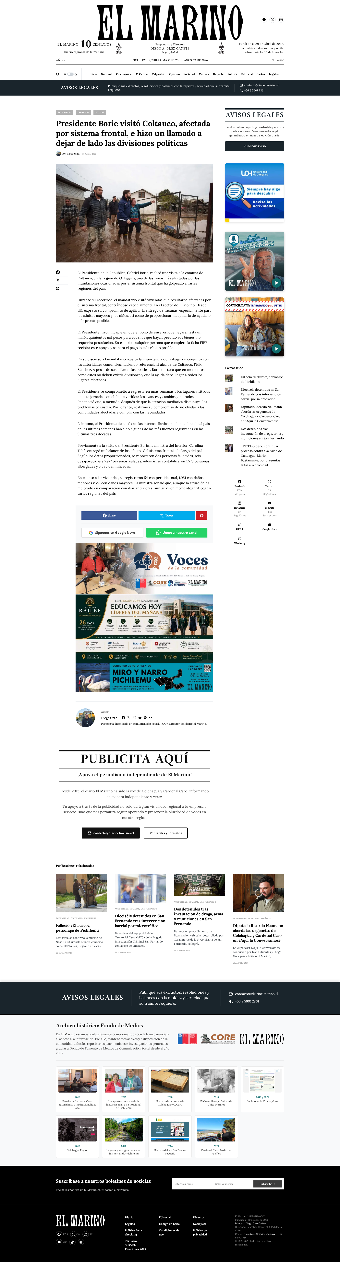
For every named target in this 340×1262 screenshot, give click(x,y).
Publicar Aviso (255, 146)
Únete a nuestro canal (180, 532)
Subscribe (266, 1184)
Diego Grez (109, 718)
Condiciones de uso (169, 1232)
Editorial (165, 1217)
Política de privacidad (200, 1232)
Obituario (77, 918)
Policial (134, 909)
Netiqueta (199, 1224)
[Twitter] (272, 20)
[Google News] (81, 1242)
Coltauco (83, 112)
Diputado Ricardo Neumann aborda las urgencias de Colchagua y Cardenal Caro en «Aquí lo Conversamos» (258, 933)
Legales (130, 1224)
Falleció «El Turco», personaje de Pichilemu (77, 928)
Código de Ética (169, 1224)
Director (199, 1217)
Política (266, 918)
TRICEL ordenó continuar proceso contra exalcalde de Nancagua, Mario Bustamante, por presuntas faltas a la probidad (261, 455)
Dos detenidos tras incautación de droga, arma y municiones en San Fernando (262, 433)
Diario (129, 1217)
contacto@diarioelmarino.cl (113, 833)
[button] (57, 74)
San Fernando (149, 909)
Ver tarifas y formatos (166, 833)
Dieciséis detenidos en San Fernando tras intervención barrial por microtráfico (261, 394)
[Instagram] (281, 20)
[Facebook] (264, 20)
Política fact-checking (133, 1232)
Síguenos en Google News (115, 532)
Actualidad (64, 112)
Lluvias (99, 112)
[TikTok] (72, 1242)
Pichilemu (90, 918)
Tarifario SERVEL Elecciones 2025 (135, 1245)
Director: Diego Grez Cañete (250, 1223)
